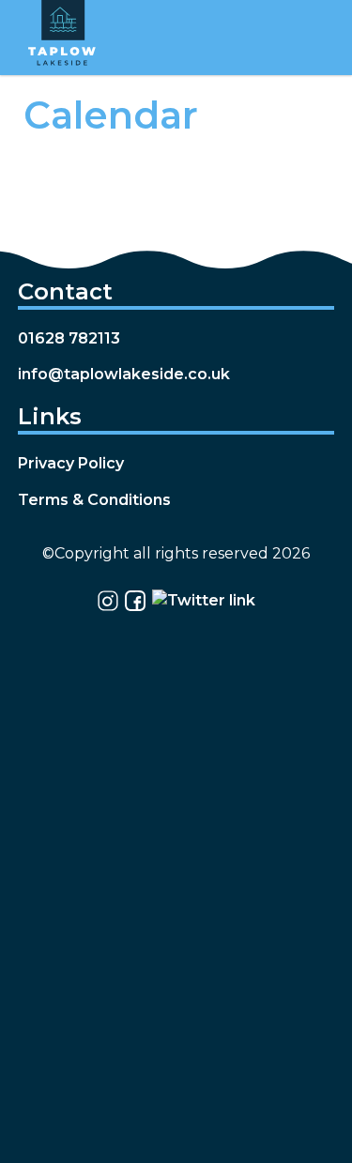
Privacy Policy (71, 463)
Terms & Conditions (94, 500)
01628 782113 (69, 338)
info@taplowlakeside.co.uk (124, 374)
